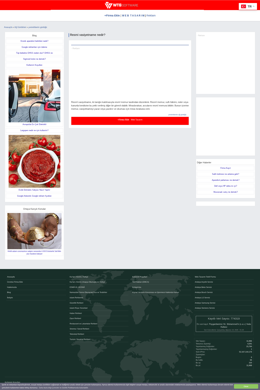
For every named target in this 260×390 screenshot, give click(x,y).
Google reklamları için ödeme (34, 47)
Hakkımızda (12, 287)
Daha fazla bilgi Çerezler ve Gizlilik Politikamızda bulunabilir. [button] (63, 388)
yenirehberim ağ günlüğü (177, 115)
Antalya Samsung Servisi (205, 303)
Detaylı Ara (136, 287)
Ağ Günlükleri (20, 27)
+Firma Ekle (112, 15)
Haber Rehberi (76, 313)
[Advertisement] (130, 79)
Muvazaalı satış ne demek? (226, 192)
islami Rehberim (76, 298)
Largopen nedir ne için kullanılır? (34, 130)
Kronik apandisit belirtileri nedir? (34, 41)
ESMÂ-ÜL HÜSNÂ (77, 287)
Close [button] (246, 386)
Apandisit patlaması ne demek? (225, 180)
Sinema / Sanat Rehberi (79, 329)
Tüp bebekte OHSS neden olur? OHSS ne (34, 53)
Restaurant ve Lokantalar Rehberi (83, 324)
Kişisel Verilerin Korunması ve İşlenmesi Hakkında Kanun (155, 292)
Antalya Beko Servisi (203, 287)
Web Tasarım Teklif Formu (205, 277)
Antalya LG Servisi (202, 298)
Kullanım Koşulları (34, 65)
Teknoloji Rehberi (77, 334)
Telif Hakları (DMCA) (140, 282)
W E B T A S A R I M (133, 15)
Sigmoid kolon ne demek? (34, 59)
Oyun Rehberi (75, 318)
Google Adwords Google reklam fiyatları (34, 196)
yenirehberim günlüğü (37, 27)
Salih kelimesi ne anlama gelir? (225, 174)
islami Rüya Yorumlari (79, 308)
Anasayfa (8, 27)
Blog (9, 292)
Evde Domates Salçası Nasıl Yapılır (34, 190)
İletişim (10, 298)
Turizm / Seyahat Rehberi (80, 339)
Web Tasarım (136, 120)
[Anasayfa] (121, 6)
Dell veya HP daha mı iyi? (225, 186)
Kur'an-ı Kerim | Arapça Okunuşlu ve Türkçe (87, 282)
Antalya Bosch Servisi (204, 292)
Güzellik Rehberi (76, 303)
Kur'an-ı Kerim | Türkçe (79, 277)
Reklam (151, 15)
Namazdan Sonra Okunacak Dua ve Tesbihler (88, 292)
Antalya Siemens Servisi (205, 308)
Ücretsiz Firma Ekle (15, 282)
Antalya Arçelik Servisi (204, 282)
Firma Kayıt (225, 168)
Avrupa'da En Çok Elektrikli (34, 124)
